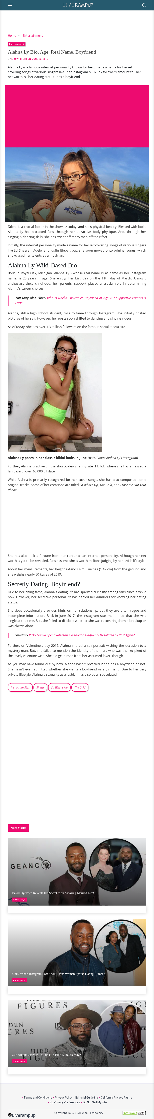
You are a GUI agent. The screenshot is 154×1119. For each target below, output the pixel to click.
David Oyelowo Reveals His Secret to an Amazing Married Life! (53, 893)
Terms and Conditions (38, 1097)
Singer (40, 687)
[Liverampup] (78, 4)
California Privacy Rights (116, 1097)
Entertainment (33, 36)
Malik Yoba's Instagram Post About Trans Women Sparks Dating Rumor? (58, 974)
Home (12, 36)
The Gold (79, 687)
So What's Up (59, 687)
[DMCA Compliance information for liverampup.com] (134, 1114)
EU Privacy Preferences (65, 1102)
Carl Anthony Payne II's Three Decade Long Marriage (46, 1054)
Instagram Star (20, 687)
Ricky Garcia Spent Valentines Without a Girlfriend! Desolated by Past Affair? (82, 635)
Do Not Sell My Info (95, 1102)
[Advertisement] (77, 113)
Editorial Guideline (86, 1097)
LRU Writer (18, 59)
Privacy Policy (64, 1097)
